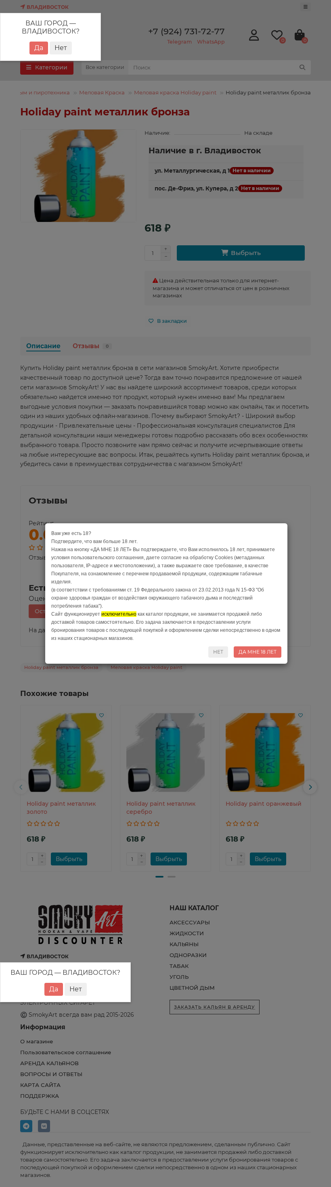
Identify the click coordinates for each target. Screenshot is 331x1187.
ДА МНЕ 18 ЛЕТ (258, 652)
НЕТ (218, 652)
